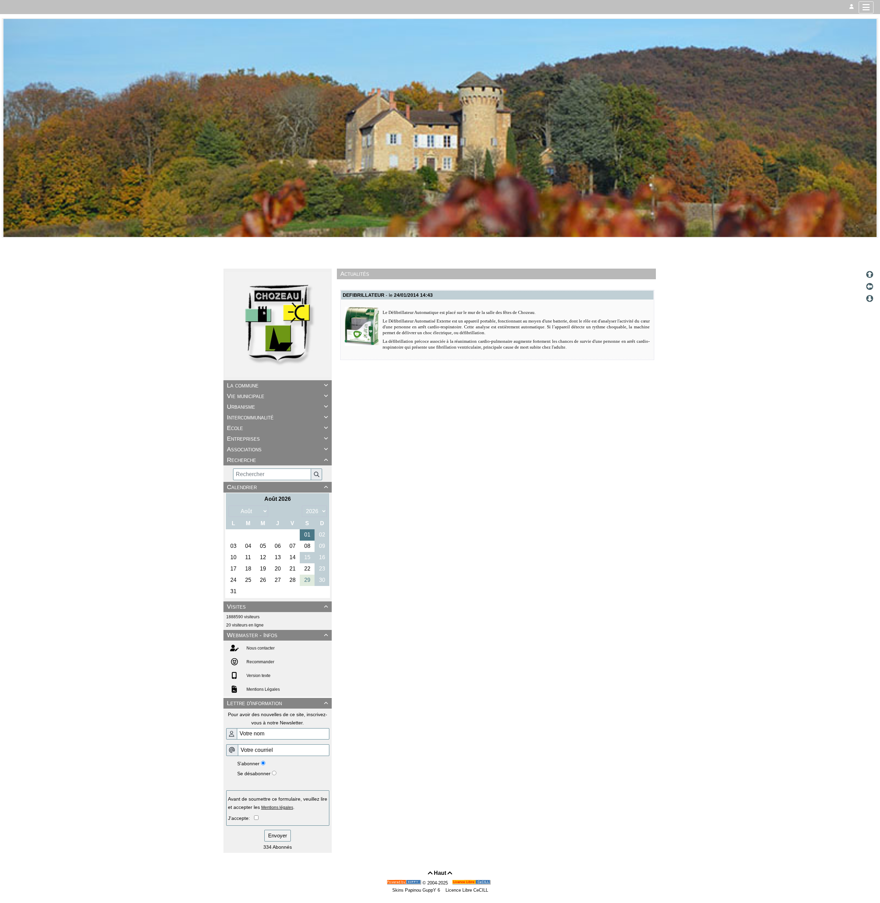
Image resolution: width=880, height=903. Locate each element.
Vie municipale (277, 396)
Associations (277, 449)
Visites (277, 606)
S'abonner (248, 763)
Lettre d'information (277, 703)
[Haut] (869, 274)
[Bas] (869, 298)
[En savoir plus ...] (472, 882)
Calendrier (277, 487)
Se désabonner (254, 773)
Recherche (277, 459)
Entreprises (277, 438)
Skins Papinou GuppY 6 (417, 890)
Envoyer (277, 835)
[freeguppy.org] (404, 882)
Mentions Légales (262, 689)
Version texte (258, 675)
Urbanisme (277, 406)
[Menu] (866, 7)
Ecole (277, 428)
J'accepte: (241, 818)
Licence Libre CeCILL (466, 890)
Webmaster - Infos (277, 635)
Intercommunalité (277, 417)
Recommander (259, 661)
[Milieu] (869, 286)
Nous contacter (260, 648)
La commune (277, 385)
